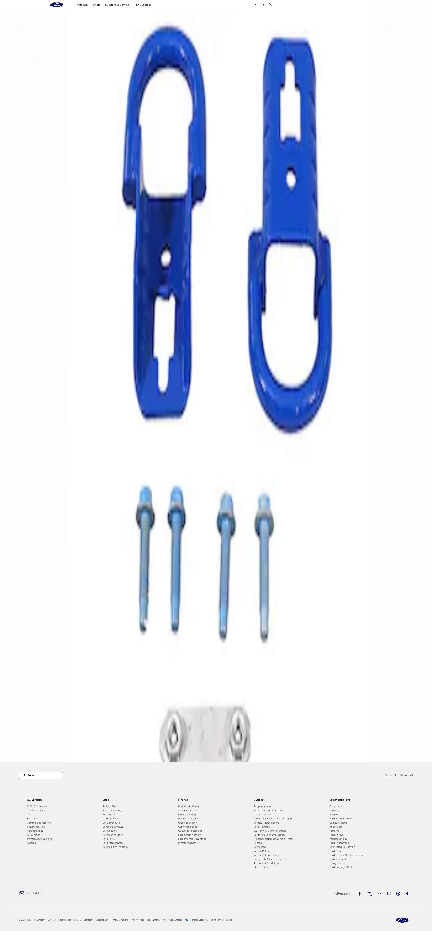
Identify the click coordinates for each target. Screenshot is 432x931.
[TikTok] (407, 894)
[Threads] (398, 894)
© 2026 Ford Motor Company (32, 920)
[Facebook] (361, 894)
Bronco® (390, 775)
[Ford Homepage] (402, 920)
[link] (52, 920)
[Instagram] (389, 894)
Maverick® (406, 775)
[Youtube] (379, 894)
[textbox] (41, 775)
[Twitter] (370, 894)
